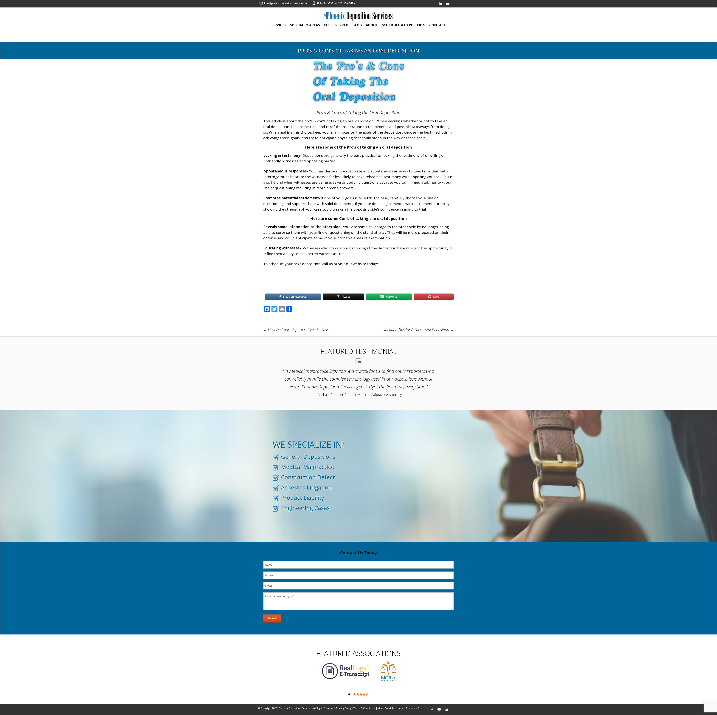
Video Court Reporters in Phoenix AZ (398, 708)
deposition (280, 126)
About (372, 25)
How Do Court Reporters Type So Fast (295, 329)
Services (278, 25)
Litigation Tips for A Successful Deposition (418, 329)
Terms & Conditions (364, 708)
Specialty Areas (305, 25)
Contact (437, 25)
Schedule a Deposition (403, 25)
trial (422, 209)
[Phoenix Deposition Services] (358, 16)
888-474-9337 (324, 3)
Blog (357, 25)
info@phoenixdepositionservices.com (286, 3)
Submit (272, 618)
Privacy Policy (343, 708)
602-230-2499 (346, 3)
